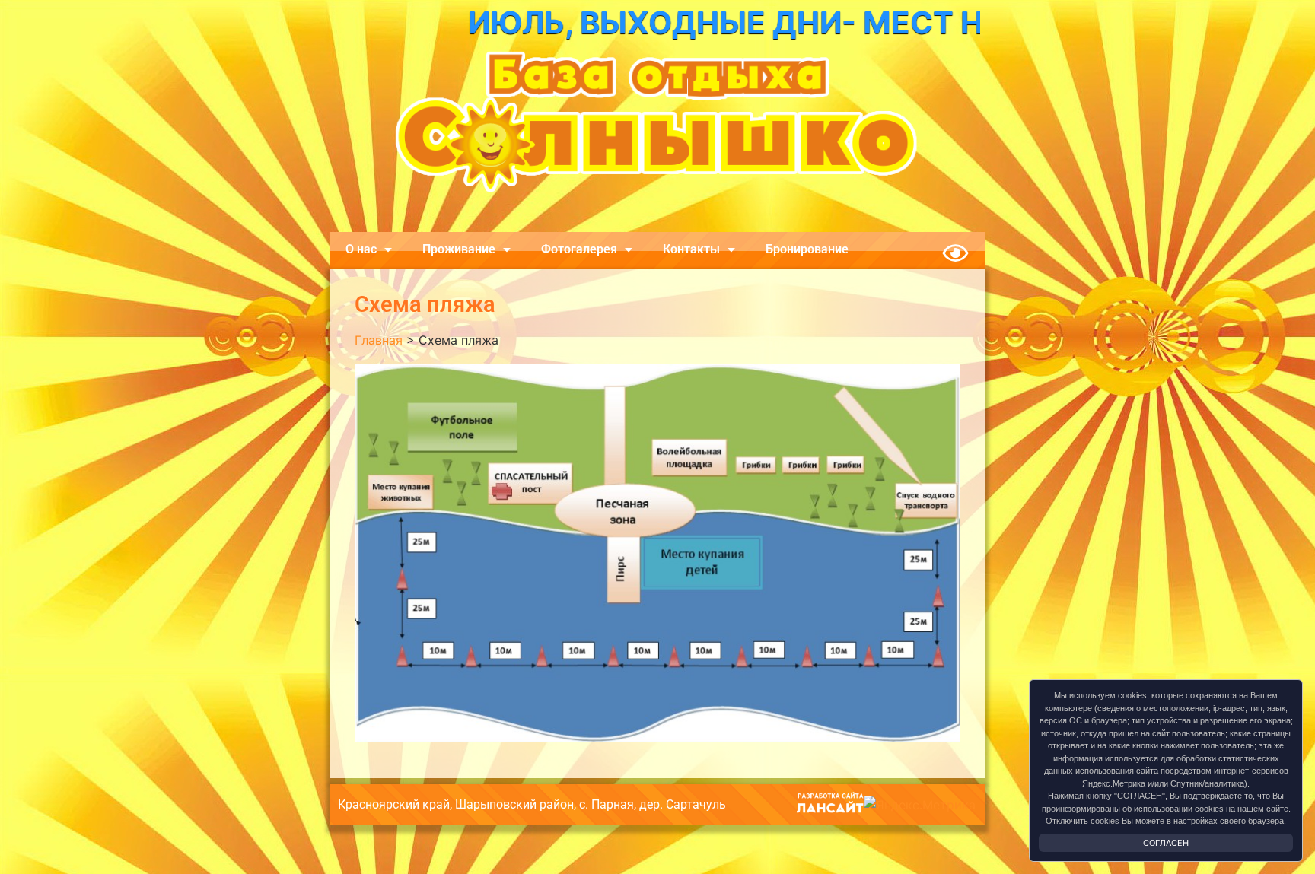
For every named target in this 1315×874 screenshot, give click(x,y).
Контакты (691, 249)
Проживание (458, 249)
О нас (361, 249)
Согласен (1166, 842)
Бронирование (807, 249)
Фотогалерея (579, 249)
